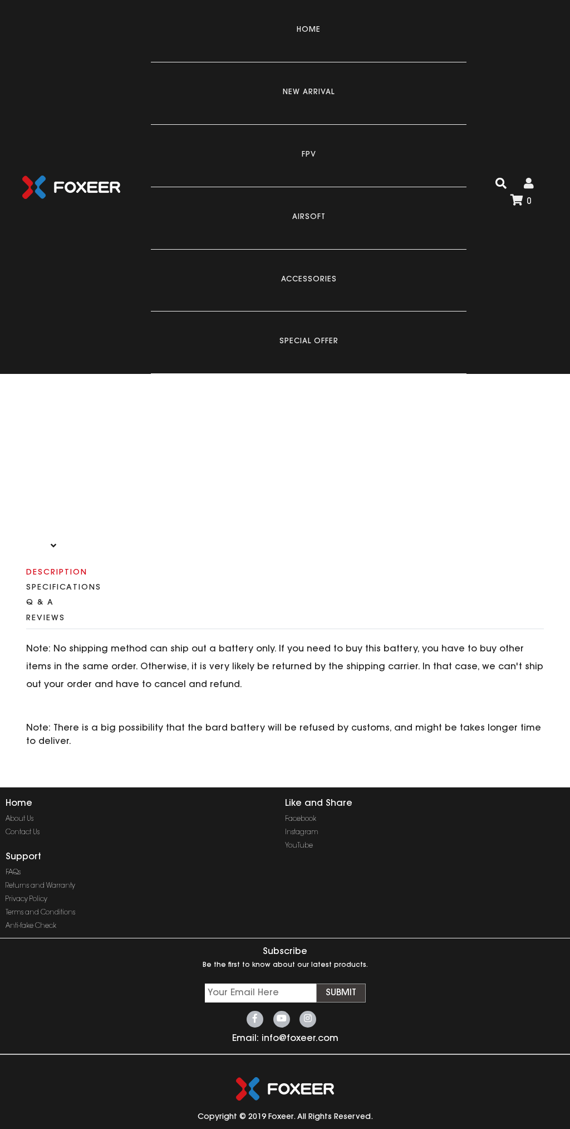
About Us (19, 819)
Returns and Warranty (40, 886)
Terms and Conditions (40, 912)
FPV (309, 154)
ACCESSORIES (309, 279)
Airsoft (309, 217)
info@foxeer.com (300, 1038)
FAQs (13, 872)
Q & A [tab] (40, 603)
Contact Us (23, 832)
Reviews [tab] (45, 618)
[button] (53, 545)
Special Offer (308, 341)
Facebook (300, 819)
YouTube (299, 846)
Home (309, 29)
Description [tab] (56, 573)
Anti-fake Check (31, 926)
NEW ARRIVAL (309, 92)
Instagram (301, 832)
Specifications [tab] (63, 588)
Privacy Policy (26, 899)
